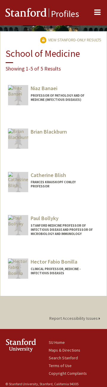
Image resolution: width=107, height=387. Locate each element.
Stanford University (27, 345)
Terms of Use (60, 365)
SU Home (57, 342)
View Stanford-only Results (74, 40)
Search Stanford (63, 358)
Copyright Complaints (68, 373)
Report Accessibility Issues (74, 318)
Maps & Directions (64, 350)
